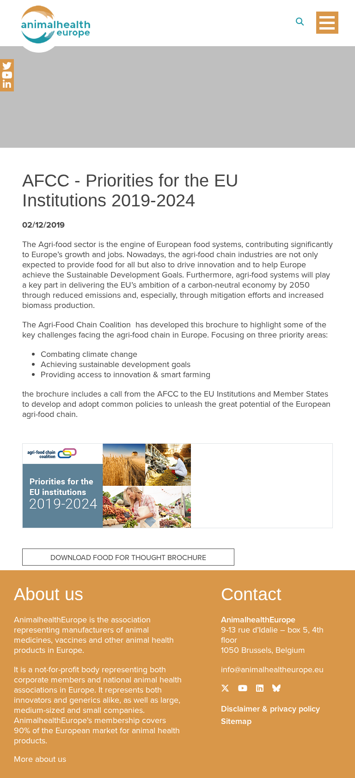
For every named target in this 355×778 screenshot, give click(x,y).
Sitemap (236, 720)
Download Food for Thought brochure (128, 557)
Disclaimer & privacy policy (270, 708)
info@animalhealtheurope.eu (272, 669)
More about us (40, 759)
